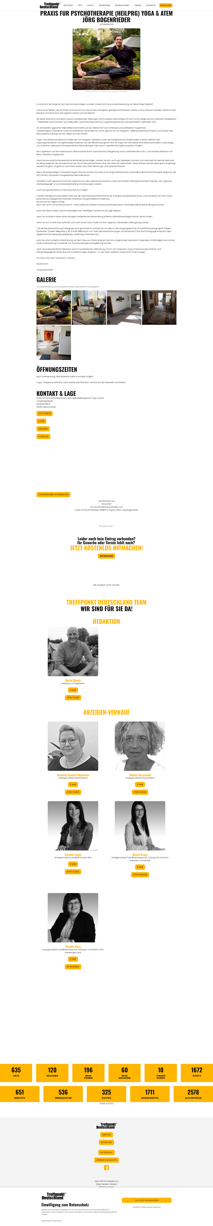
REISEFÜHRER (104, 5)
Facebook (43, 436)
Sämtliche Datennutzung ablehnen (147, 1207)
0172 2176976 (45, 413)
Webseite (43, 428)
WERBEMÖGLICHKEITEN (106, 1160)
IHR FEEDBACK (106, 1152)
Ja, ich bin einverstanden (147, 1200)
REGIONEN (68, 5)
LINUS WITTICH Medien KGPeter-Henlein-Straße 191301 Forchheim (106, 1184)
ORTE (80, 5)
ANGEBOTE (151, 5)
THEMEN (137, 5)
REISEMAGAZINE (122, 5)
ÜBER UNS (106, 1134)
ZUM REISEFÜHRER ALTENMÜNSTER (53, 494)
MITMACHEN (165, 5)
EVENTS (90, 5)
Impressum (57, 1221)
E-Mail (41, 421)
